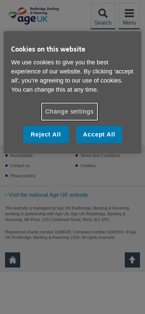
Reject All (46, 134)
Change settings (69, 111)
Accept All (99, 134)
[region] (73, 92)
